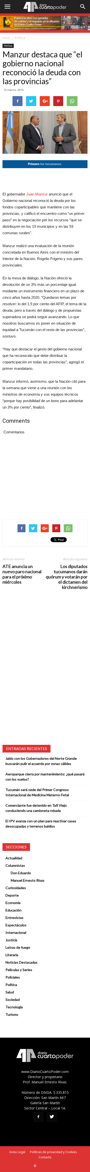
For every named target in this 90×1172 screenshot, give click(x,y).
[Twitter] (52, 1117)
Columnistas (15, 865)
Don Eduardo (21, 873)
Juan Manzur (37, 194)
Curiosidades (16, 888)
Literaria (12, 955)
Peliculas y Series (19, 970)
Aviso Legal (17, 1152)
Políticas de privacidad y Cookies (53, 1152)
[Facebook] (38, 1117)
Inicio (6, 38)
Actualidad (14, 858)
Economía (13, 903)
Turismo (12, 1014)
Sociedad (13, 999)
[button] (83, 6)
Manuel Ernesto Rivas (27, 880)
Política (20, 38)
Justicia (11, 940)
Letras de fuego (18, 947)
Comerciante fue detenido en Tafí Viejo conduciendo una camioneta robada (36, 808)
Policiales (13, 977)
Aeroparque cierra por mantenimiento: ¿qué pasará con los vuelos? (45, 776)
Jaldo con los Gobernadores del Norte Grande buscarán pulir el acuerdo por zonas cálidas (41, 761)
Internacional (16, 932)
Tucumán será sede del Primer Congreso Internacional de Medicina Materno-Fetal (37, 792)
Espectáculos (16, 925)
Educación (14, 910)
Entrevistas (15, 917)
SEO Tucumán (46, 1166)
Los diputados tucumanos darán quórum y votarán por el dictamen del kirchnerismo (67, 577)
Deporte (12, 895)
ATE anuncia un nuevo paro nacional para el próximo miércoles (22, 574)
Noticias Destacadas (22, 962)
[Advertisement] (45, 179)
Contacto (45, 1157)
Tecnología (14, 1007)
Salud (10, 992)
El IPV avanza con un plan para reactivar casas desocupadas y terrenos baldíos (41, 823)
